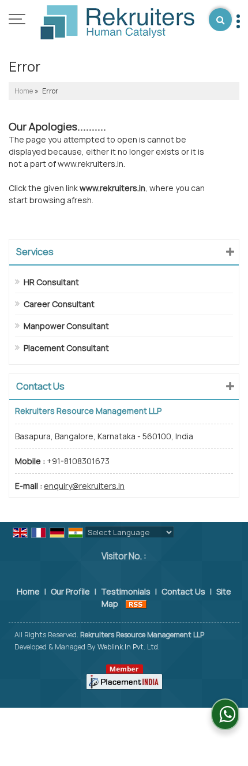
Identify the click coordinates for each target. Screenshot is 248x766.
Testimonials (126, 591)
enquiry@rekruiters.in (84, 485)
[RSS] (136, 603)
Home (23, 91)
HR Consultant (51, 281)
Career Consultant (59, 303)
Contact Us (183, 591)
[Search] (220, 19)
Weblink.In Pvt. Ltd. (128, 647)
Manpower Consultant (66, 325)
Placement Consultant (66, 347)
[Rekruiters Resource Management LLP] (117, 23)
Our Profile (70, 591)
